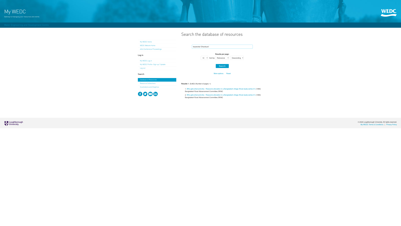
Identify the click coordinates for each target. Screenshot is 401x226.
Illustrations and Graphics (149, 87)
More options (218, 73)
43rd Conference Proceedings (151, 49)
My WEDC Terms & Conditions (372, 124)
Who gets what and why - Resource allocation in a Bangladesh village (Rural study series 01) (221, 89)
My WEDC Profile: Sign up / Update (152, 64)
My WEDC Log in (146, 61)
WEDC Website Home (147, 45)
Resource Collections (147, 83)
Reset (228, 73)
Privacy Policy (391, 124)
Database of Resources (148, 80)
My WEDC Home (146, 42)
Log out (142, 68)
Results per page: (222, 54)
